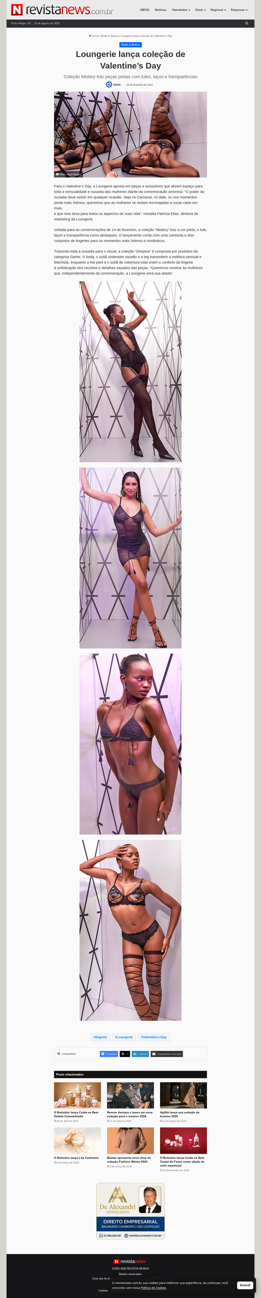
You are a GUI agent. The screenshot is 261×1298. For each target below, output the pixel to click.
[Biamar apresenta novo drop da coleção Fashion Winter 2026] (130, 1140)
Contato (103, 1290)
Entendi (245, 1285)
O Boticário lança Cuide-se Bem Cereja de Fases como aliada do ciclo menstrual (182, 1161)
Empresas (238, 9)
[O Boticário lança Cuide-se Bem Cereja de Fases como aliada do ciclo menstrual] (183, 1140)
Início (95, 35)
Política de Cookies (153, 1288)
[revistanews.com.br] (62, 9)
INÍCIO (144, 9)
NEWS (117, 84)
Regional (217, 9)
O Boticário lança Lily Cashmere (76, 1157)
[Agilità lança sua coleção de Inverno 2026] (183, 1095)
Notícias (160, 9)
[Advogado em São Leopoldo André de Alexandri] (130, 1211)
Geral (199, 9)
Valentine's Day (155, 1037)
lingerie (101, 1037)
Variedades (179, 9)
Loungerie (125, 1037)
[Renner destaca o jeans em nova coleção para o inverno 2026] (130, 1095)
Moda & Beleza (110, 35)
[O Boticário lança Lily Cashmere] (77, 1140)
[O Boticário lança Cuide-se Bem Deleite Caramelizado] (77, 1095)
